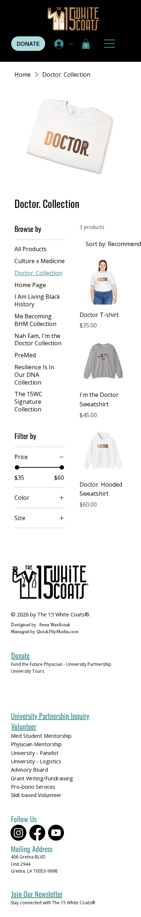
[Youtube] (56, 833)
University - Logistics (36, 761)
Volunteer (23, 726)
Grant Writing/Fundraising (42, 778)
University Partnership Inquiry (50, 715)
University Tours (27, 671)
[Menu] (110, 43)
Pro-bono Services (33, 786)
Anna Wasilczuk (54, 624)
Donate (20, 655)
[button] (86, 44)
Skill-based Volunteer (36, 795)
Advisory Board (29, 769)
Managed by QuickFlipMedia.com (45, 631)
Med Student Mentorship (41, 735)
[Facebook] (37, 833)
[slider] (17, 467)
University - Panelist (35, 752)
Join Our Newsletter (37, 893)
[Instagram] (18, 833)
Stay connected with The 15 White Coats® (52, 903)
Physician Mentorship (36, 744)
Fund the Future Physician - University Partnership (61, 664)
